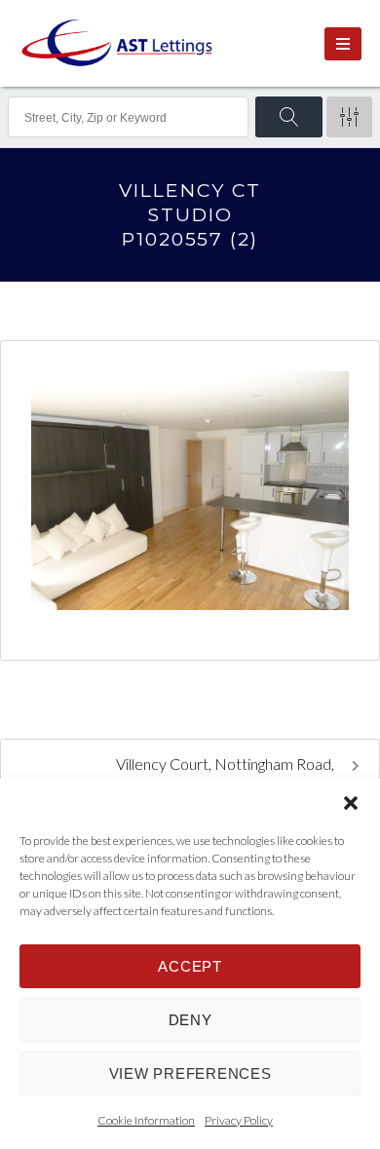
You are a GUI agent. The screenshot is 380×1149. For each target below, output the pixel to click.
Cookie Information (146, 1120)
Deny (190, 1020)
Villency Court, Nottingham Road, (226, 763)
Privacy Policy (239, 1120)
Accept (190, 966)
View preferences (190, 1073)
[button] (351, 803)
